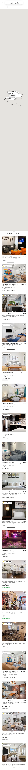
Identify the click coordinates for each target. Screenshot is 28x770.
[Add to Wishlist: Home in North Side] (25, 532)
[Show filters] (25, 2)
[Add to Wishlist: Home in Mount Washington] (25, 444)
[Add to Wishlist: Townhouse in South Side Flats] (25, 745)
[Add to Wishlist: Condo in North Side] (25, 473)
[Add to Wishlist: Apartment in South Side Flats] (25, 624)
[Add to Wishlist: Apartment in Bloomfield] (25, 415)
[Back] (3, 2)
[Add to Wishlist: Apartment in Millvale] (25, 238)
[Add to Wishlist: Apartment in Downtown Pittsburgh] (25, 266)
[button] (10, 262)
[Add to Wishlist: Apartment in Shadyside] (25, 354)
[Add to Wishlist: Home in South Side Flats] (25, 593)
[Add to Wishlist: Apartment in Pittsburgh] (25, 295)
